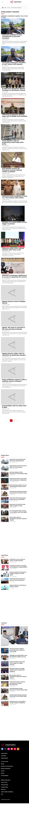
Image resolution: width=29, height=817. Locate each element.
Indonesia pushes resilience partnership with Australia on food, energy (17, 650)
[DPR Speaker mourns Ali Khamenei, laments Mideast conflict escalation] (13, 159)
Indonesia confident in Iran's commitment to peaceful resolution (12, 36)
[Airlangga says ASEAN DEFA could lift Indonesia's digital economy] (5, 657)
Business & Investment (7, 766)
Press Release (4, 775)
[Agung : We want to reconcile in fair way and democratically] (13, 318)
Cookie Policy (4, 787)
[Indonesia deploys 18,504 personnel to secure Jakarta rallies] (5, 474)
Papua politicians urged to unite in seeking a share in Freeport (14, 380)
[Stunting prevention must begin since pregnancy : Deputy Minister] (5, 567)
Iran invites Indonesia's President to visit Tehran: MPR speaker (14, 63)
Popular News (5, 455)
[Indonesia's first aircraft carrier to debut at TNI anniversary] (5, 467)
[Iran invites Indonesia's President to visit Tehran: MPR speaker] (13, 54)
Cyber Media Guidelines (7, 791)
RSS (2, 794)
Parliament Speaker (16, 7)
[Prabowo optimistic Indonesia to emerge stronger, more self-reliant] (5, 574)
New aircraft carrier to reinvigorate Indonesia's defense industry (18, 519)
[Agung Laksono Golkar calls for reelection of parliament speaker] (13, 344)
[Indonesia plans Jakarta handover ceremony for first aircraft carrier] (5, 493)
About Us (3, 789)
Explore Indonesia (5, 768)
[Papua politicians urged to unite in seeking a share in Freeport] (13, 371)
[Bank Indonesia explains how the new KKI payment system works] (5, 487)
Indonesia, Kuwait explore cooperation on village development (14, 644)
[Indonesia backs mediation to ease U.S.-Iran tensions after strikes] (13, 187)
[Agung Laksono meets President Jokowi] (13, 292)
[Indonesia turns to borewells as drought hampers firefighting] (5, 703)
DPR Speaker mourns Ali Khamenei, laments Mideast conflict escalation (12, 170)
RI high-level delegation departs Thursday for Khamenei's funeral (13, 89)
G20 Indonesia (5, 273)
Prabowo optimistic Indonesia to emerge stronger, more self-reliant (18, 574)
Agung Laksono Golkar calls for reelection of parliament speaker (14, 354)
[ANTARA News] (16, 1)
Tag (9, 7)
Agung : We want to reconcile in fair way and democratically (13, 328)
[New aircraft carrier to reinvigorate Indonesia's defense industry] (5, 519)
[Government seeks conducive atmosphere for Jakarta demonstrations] (5, 683)
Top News (4, 623)
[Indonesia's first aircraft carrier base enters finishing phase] (5, 461)
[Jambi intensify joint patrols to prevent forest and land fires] (5, 580)
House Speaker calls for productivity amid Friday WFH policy (13, 142)
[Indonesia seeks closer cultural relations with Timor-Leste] (13, 239)
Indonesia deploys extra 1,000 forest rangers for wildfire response (17, 663)
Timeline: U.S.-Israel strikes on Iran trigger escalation (14, 223)
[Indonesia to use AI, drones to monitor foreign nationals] (5, 561)
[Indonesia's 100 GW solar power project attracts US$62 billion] (5, 499)
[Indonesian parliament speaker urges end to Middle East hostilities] (13, 106)
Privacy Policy (4, 784)
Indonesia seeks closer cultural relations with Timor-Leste (13, 249)
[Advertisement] (14, 438)
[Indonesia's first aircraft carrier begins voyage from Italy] (5, 506)
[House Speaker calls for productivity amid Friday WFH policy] (13, 132)
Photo (2, 773)
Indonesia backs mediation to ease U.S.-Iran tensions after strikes (14, 197)
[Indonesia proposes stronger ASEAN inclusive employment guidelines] (5, 670)
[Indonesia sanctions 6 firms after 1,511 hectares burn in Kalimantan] (5, 480)
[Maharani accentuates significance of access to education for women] (13, 265)
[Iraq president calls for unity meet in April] (13, 397)
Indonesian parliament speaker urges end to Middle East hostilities (14, 115)
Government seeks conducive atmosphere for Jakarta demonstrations (17, 683)
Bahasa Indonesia (5, 780)
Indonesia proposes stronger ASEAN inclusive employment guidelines (17, 670)
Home (5, 7)
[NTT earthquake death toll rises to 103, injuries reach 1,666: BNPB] (5, 512)
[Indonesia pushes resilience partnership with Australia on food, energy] (5, 650)
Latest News (4, 555)
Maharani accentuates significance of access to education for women (14, 276)
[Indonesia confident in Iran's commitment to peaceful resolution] (13, 26)
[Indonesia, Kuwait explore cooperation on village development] (14, 635)
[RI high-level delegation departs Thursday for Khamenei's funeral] (13, 80)
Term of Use (4, 782)
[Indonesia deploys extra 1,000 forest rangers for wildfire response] (5, 663)
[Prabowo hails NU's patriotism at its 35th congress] (5, 587)
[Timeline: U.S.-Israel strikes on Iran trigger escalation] (13, 213)
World (2, 763)
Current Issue (4, 761)
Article (2, 770)
